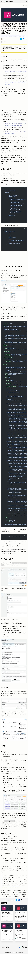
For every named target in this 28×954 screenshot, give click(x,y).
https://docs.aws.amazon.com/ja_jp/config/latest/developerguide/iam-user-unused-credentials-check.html (16, 82)
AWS (24, 35)
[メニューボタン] (2, 1)
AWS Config (4, 35)
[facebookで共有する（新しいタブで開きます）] (23, 39)
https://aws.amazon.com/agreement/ (10, 886)
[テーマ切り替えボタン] (26, 1)
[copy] (25, 188)
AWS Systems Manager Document (15, 35)
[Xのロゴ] (23, 947)
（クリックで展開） (7, 313)
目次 (24, 5)
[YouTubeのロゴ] (26, 947)
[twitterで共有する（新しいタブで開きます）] (26, 39)
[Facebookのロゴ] (20, 947)
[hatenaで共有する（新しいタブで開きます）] (21, 39)
